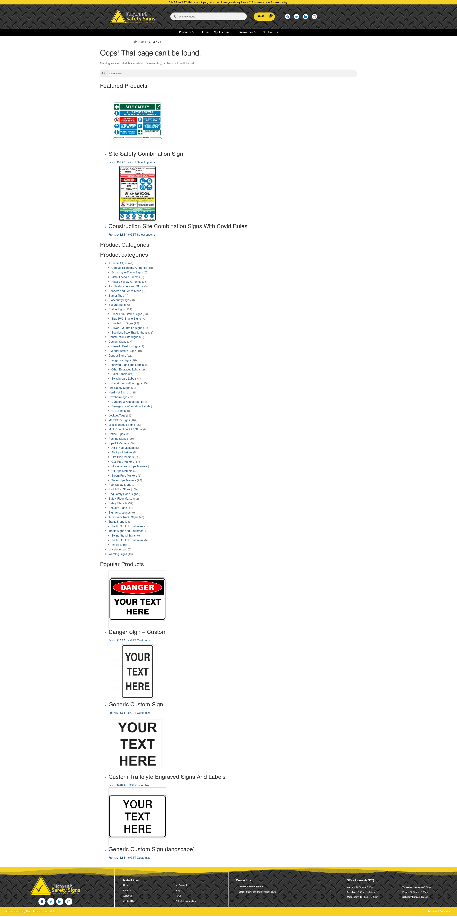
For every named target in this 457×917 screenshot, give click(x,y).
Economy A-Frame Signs (127, 272)
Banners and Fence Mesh (125, 291)
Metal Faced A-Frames (125, 277)
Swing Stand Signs (123, 535)
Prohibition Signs (119, 489)
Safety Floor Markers (122, 498)
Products (185, 32)
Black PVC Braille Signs (126, 314)
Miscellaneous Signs (122, 425)
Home (205, 32)
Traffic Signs (116, 521)
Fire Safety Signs (119, 388)
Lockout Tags (117, 415)
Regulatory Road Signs (123, 494)
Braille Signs (117, 309)
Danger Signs (117, 355)
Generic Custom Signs (125, 346)
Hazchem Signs (119, 397)
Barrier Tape (116, 295)
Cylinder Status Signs (122, 351)
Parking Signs (117, 438)
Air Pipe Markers (121, 452)
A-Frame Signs (118, 263)
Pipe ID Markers (119, 443)
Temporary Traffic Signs (123, 517)
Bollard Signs (117, 305)
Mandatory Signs (119, 420)
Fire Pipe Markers (122, 457)
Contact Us (270, 32)
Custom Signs (117, 341)
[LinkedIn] (305, 16)
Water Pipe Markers (123, 480)
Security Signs (118, 508)
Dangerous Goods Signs (127, 402)
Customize (143, 640)
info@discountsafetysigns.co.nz (261, 892)
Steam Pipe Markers (124, 475)
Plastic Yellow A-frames (126, 282)
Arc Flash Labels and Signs (126, 286)
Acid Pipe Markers (123, 448)
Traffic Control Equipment (127, 526)
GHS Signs (118, 411)
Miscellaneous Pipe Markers (129, 466)
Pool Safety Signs (120, 484)
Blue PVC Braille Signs (126, 318)
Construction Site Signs (123, 337)
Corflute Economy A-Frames (129, 268)
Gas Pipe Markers (122, 461)
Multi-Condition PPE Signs (125, 429)
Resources (246, 32)
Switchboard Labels (124, 378)
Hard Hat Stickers (120, 392)
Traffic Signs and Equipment (126, 531)
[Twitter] (296, 16)
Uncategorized (118, 549)
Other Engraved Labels (126, 369)
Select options (146, 162)
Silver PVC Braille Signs (126, 328)
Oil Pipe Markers (121, 471)
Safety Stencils (118, 503)
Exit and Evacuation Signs (125, 383)
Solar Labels (119, 374)
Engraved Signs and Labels (126, 365)
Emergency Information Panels (130, 406)
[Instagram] (314, 16)
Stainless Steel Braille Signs (129, 332)
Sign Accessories (120, 512)
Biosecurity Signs (120, 300)
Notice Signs (117, 434)
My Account (222, 32)
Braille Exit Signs (122, 323)
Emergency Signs (120, 360)
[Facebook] (287, 16)
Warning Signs (118, 554)
